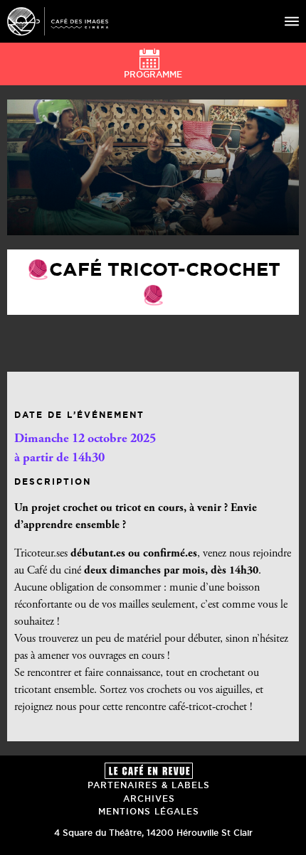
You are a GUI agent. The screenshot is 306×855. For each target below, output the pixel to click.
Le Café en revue (149, 771)
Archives (149, 798)
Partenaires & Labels (149, 785)
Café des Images (57, 21)
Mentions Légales (148, 811)
